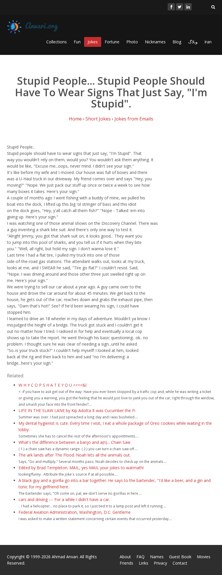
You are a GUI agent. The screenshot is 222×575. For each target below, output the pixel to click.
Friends (126, 563)
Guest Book (180, 556)
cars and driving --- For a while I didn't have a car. (64, 499)
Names (157, 556)
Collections (56, 41)
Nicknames (155, 41)
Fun (77, 41)
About (125, 556)
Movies (203, 556)
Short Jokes (98, 119)
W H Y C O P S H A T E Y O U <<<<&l (52, 385)
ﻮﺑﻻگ (192, 41)
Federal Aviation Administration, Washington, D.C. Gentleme (74, 512)
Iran (208, 41)
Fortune (112, 41)
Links (143, 563)
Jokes (93, 41)
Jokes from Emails (133, 119)
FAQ (140, 556)
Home (75, 119)
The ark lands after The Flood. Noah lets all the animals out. (74, 455)
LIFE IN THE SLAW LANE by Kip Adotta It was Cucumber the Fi (76, 410)
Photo (132, 41)
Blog (177, 41)
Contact (180, 563)
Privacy (160, 563)
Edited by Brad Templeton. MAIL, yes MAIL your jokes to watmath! (81, 467)
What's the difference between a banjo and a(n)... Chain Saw (74, 442)
